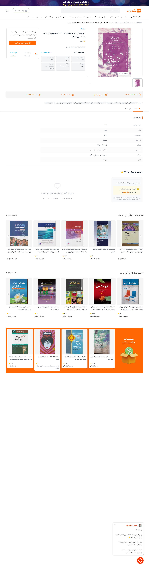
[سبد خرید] (7, 10)
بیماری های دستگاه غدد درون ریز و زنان (84, 103)
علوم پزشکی (49, 103)
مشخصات (137, 109)
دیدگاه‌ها (128, 109)
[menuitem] (135, 17)
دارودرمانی (100, 103)
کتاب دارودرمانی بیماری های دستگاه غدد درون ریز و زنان (120, 103)
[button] (8, 236)
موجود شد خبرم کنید (21, 43)
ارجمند (83, 29)
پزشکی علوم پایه (59, 103)
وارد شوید (126, 192)
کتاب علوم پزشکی (71, 47)
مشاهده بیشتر (12, 215)
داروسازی (68, 103)
